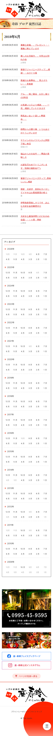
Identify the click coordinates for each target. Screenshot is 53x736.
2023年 (10, 304)
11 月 (15, 272)
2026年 (10, 249)
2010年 (10, 543)
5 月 (15, 259)
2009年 (10, 562)
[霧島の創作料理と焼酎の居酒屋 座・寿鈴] (26, 9)
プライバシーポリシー (20, 711)
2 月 (37, 259)
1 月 (45, 259)
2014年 (10, 469)
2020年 (10, 359)
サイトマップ (36, 711)
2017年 (10, 414)
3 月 (30, 259)
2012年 (10, 506)
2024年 (10, 285)
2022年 (10, 322)
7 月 (45, 254)
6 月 (8, 259)
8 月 (37, 254)
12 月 (8, 272)
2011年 (10, 525)
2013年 (10, 488)
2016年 (10, 433)
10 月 (23, 272)
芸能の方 (24, 147)
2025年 (10, 267)
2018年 (10, 396)
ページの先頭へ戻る (28, 676)
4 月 (22, 259)
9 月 (30, 272)
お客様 (23, 62)
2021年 (10, 341)
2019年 (10, 377)
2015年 (10, 451)
